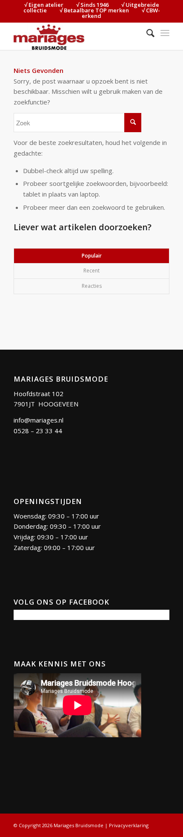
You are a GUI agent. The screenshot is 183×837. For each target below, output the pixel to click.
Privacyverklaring (129, 825)
